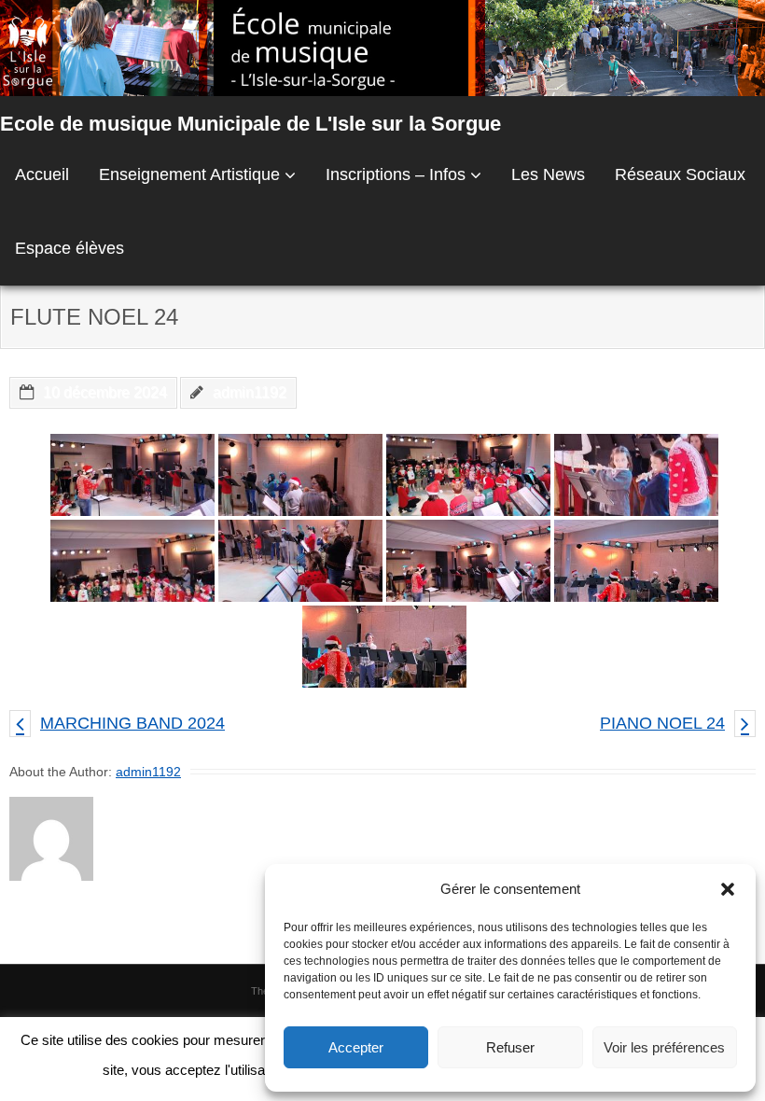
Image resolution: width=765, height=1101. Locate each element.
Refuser (510, 1047)
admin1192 (249, 391)
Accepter (355, 1047)
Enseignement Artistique (189, 174)
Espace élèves (69, 248)
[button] (727, 889)
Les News (548, 174)
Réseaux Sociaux (680, 174)
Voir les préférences (664, 1047)
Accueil (42, 174)
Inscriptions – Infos (396, 174)
